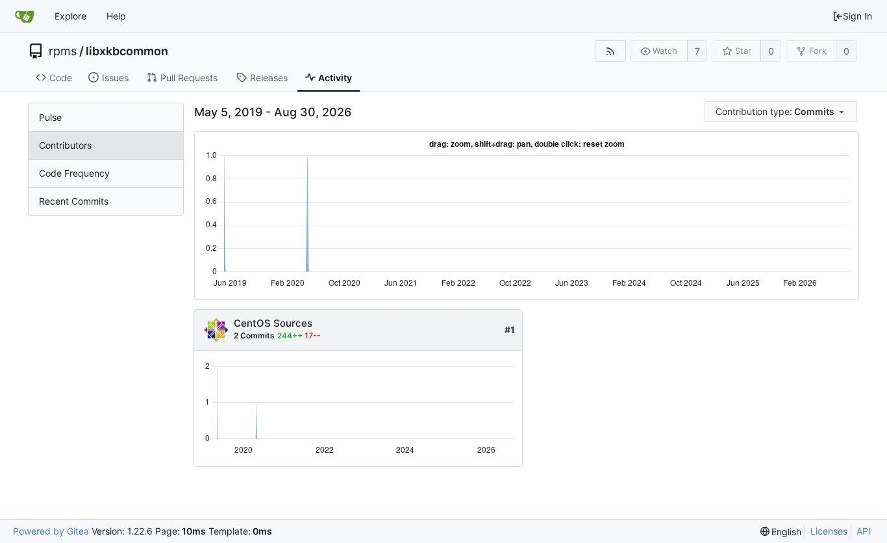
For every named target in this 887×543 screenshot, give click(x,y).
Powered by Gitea (51, 531)
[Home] (24, 16)
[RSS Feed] (610, 51)
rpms (63, 51)
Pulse (50, 117)
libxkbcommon (127, 51)
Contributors (65, 145)
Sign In (857, 15)
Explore (70, 15)
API (863, 531)
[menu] (782, 112)
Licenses (828, 531)
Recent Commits (73, 201)
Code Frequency (74, 173)
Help (116, 15)
